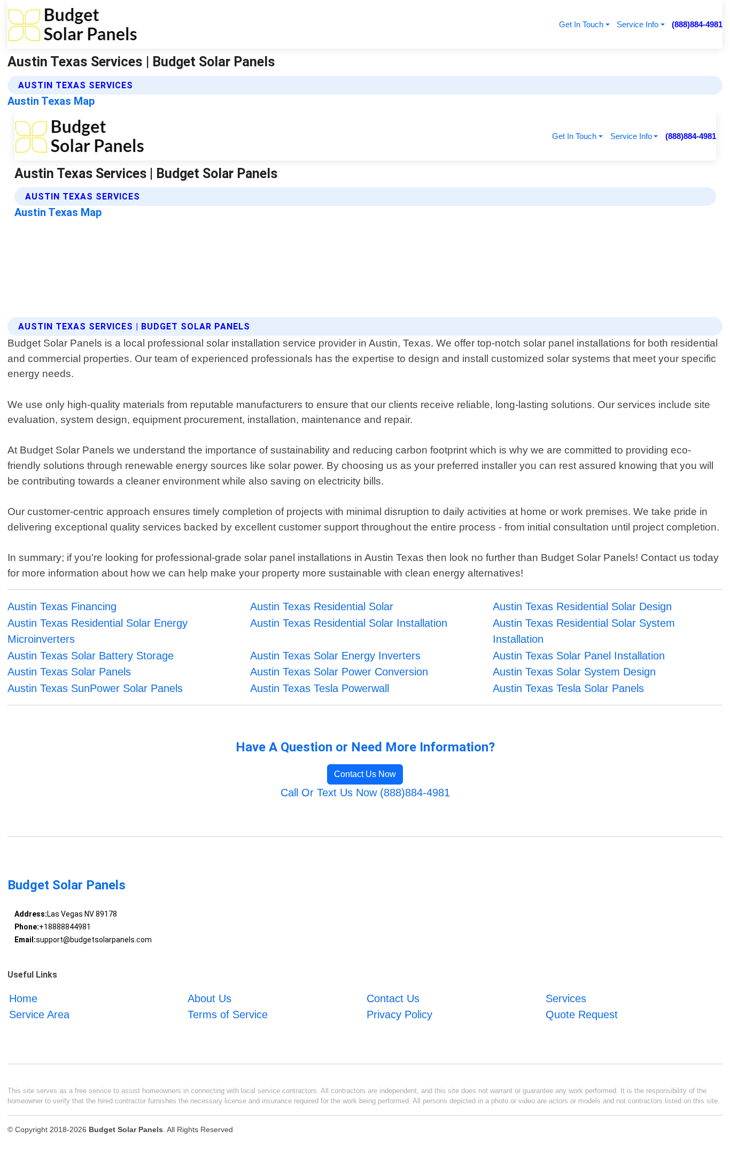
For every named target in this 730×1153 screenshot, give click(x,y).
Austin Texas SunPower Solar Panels (95, 688)
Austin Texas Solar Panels (69, 672)
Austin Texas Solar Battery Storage (90, 656)
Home (23, 998)
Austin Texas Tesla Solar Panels (568, 688)
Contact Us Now (365, 774)
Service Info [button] (637, 24)
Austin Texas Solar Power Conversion (339, 672)
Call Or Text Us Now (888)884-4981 (365, 792)
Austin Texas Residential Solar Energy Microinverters (97, 631)
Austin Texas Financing (62, 606)
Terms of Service (228, 1014)
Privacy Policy (399, 1014)
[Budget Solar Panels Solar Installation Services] (72, 24)
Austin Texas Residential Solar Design (582, 606)
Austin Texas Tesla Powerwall (319, 688)
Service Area (39, 1014)
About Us (209, 998)
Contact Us (393, 998)
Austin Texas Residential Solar (321, 606)
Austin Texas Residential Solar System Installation (584, 631)
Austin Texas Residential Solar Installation (348, 623)
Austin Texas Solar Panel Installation (579, 656)
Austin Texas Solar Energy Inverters (335, 656)
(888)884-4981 (697, 24)
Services (566, 998)
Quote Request (582, 1014)
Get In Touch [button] (581, 24)
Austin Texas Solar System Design (574, 672)
